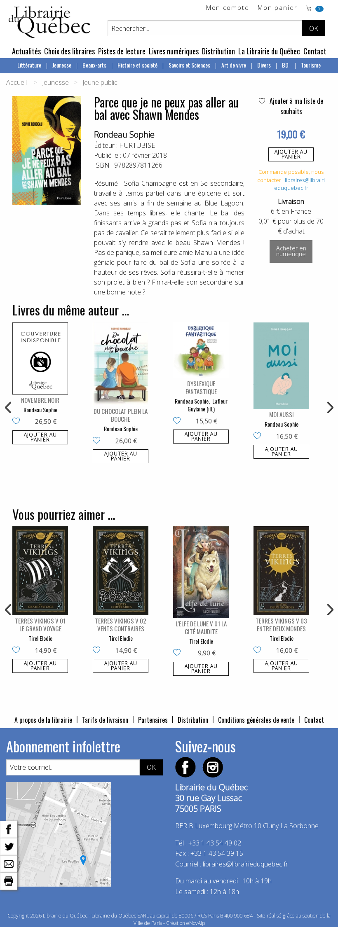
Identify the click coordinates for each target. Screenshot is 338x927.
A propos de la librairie (43, 720)
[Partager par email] (8, 863)
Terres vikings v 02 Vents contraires (120, 624)
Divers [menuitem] (264, 65)
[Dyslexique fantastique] (201, 350)
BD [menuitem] (286, 65)
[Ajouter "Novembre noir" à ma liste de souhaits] (17, 421)
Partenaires (153, 720)
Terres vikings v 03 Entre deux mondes (281, 624)
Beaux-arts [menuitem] (94, 65)
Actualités (26, 51)
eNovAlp (195, 923)
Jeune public (99, 82)
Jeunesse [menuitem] (61, 65)
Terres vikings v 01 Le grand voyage (40, 624)
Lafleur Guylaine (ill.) (208, 405)
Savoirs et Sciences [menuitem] (189, 65)
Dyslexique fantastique (201, 387)
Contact (314, 51)
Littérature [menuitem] (29, 65)
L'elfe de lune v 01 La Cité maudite (201, 627)
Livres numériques (174, 51)
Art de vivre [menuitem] (233, 65)
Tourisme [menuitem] (311, 65)
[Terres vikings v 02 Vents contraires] (120, 570)
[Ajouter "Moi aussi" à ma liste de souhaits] (259, 436)
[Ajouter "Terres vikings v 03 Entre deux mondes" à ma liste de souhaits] (259, 650)
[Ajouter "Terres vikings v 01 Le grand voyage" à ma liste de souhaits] (17, 650)
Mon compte (227, 8)
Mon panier (278, 8)
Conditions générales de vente (256, 720)
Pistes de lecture (122, 51)
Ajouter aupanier (291, 154)
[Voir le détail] (40, 358)
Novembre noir (40, 399)
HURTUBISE (137, 145)
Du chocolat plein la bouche (121, 414)
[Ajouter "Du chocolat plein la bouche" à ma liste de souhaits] (98, 441)
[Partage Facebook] (8, 828)
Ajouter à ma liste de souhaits (295, 106)
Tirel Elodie (40, 638)
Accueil (16, 82)
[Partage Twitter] (8, 845)
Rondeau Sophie (124, 134)
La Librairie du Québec (269, 51)
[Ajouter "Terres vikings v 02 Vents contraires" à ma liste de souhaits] (98, 650)
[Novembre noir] (40, 358)
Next (329, 407)
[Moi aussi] (281, 365)
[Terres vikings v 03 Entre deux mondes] (281, 570)
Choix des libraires (69, 51)
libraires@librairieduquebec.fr (299, 184)
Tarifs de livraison (105, 720)
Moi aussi (281, 414)
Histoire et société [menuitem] (137, 65)
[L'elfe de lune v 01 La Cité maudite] (201, 572)
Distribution (218, 51)
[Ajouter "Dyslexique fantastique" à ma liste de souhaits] (178, 421)
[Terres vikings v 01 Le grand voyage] (40, 570)
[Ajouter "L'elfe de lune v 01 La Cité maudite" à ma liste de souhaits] (178, 653)
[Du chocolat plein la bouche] (120, 364)
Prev (8, 407)
